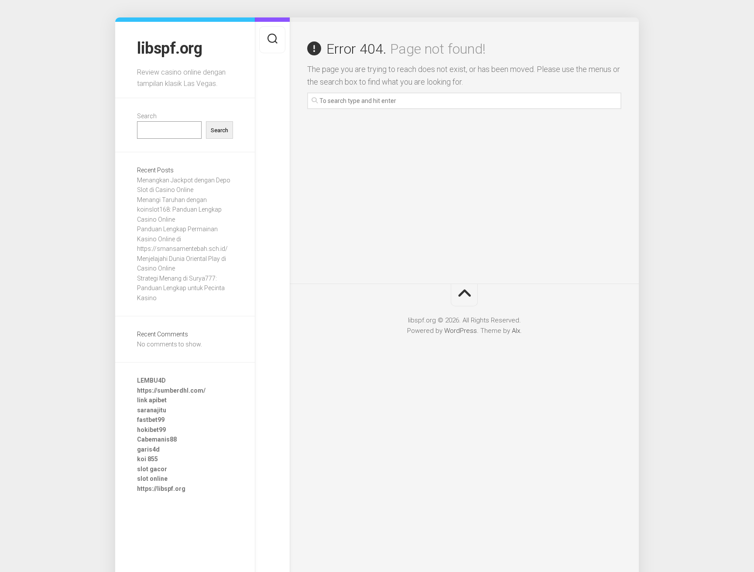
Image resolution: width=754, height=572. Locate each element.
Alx (516, 331)
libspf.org (169, 48)
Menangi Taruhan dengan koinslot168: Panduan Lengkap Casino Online (179, 209)
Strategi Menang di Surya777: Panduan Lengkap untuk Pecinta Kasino (181, 288)
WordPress (460, 331)
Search (147, 116)
